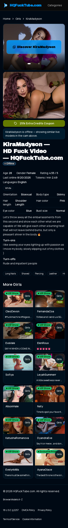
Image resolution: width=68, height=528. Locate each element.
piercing (39, 273)
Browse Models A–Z (13, 499)
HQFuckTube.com (23, 5)
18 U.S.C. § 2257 (11, 510)
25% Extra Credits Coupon (39, 124)
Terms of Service (11, 519)
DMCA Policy (28, 510)
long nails (10, 273)
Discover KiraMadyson (39, 48)
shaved (25, 273)
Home (7, 18)
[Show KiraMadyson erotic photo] (29, 64)
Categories (55, 5)
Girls (18, 18)
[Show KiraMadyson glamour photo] (39, 64)
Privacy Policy (45, 510)
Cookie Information (32, 519)
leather (53, 273)
